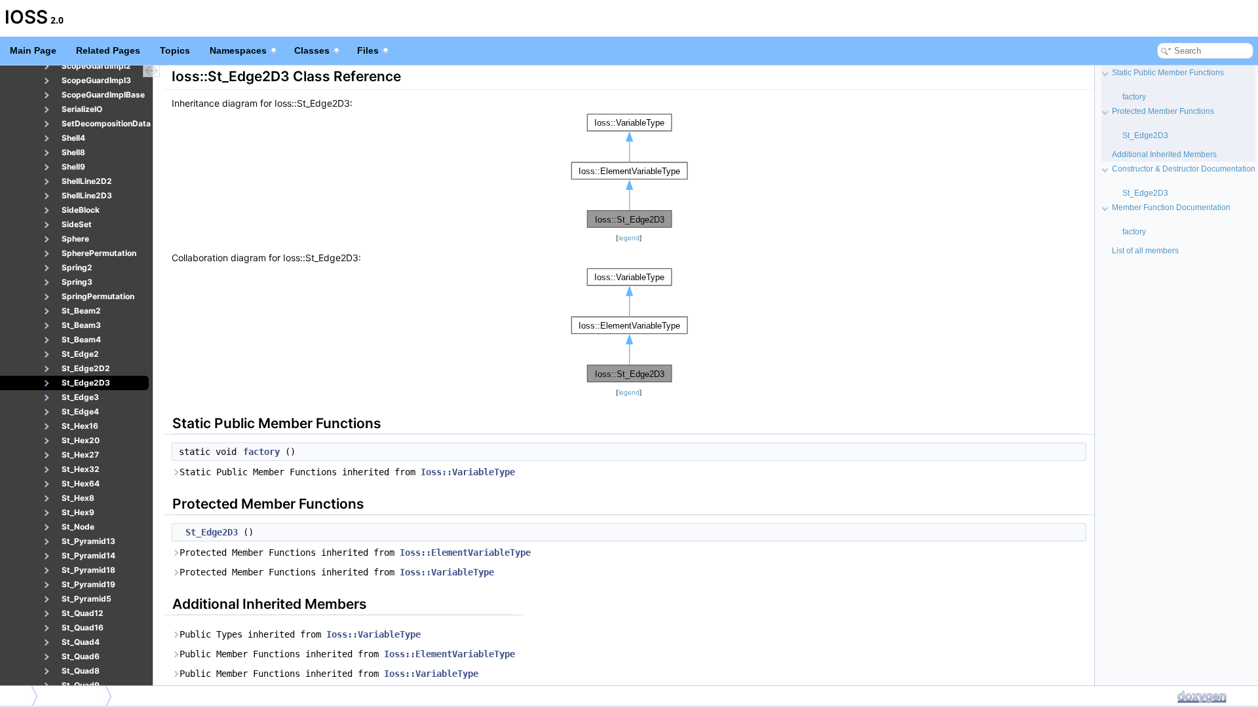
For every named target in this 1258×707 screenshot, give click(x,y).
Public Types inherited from (300, 634)
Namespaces (238, 50)
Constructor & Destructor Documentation (1183, 168)
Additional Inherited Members (1164, 154)
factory (261, 451)
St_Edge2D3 (211, 532)
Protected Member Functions (1163, 111)
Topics (175, 50)
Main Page (33, 50)
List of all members (1145, 250)
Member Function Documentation (1171, 207)
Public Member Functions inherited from (347, 654)
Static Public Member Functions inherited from (347, 472)
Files (368, 50)
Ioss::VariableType (468, 472)
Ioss (17, 695)
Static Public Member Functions (1168, 72)
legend (629, 238)
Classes (312, 50)
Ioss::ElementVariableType (465, 552)
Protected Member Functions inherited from (355, 552)
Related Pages (108, 50)
